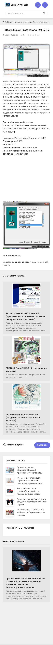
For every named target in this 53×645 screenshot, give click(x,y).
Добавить (42, 445)
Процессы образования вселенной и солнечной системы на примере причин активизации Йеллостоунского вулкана (26, 583)
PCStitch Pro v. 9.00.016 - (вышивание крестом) (26, 369)
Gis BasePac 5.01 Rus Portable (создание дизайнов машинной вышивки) (23, 417)
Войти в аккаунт (38, 5)
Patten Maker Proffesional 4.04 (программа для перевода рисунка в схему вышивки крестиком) (25, 316)
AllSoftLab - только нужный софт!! (18, 22)
